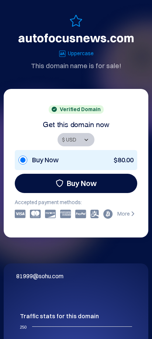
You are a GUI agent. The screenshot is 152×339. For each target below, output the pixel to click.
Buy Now (82, 183)
